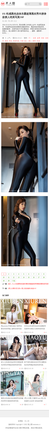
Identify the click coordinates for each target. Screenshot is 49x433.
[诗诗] (35, 316)
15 (29, 277)
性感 (38, 41)
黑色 (10, 41)
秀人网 (10, 21)
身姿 (42, 38)
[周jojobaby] (12, 316)
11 (8, 277)
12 (13, 277)
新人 (26, 41)
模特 (34, 41)
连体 (34, 38)
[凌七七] (12, 352)
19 (3, 281)
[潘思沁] (12, 388)
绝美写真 (16, 41)
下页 (13, 281)
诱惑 (6, 41)
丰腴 (21, 41)
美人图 (4, 21)
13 (18, 277)
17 (39, 277)
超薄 (38, 38)
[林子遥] (35, 352)
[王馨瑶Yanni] (35, 389)
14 (23, 277)
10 (3, 277)
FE (30, 38)
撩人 (30, 41)
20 (8, 281)
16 (34, 277)
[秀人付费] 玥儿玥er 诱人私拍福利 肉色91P (22, 288)
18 (44, 277)
